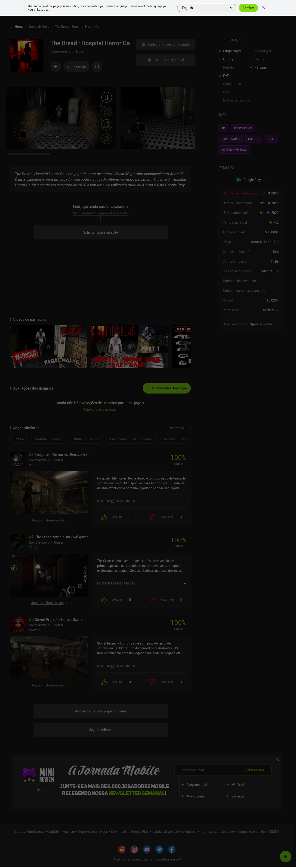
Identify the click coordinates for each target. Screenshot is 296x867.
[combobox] (204, 7)
